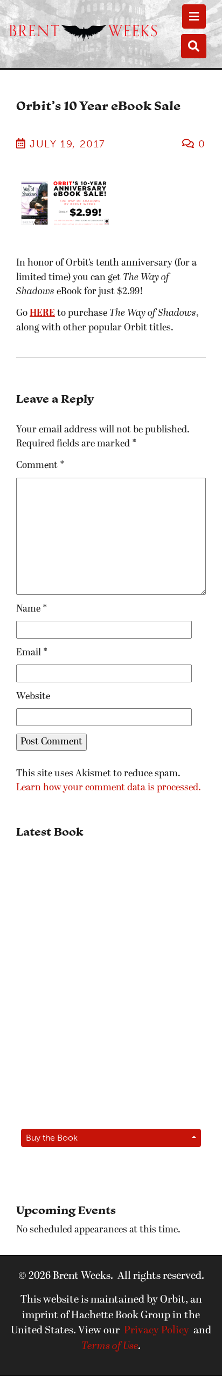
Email (32, 653)
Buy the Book (52, 1138)
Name (31, 609)
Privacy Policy (156, 1331)
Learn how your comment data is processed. (108, 788)
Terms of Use (109, 1346)
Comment (40, 465)
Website (33, 697)
